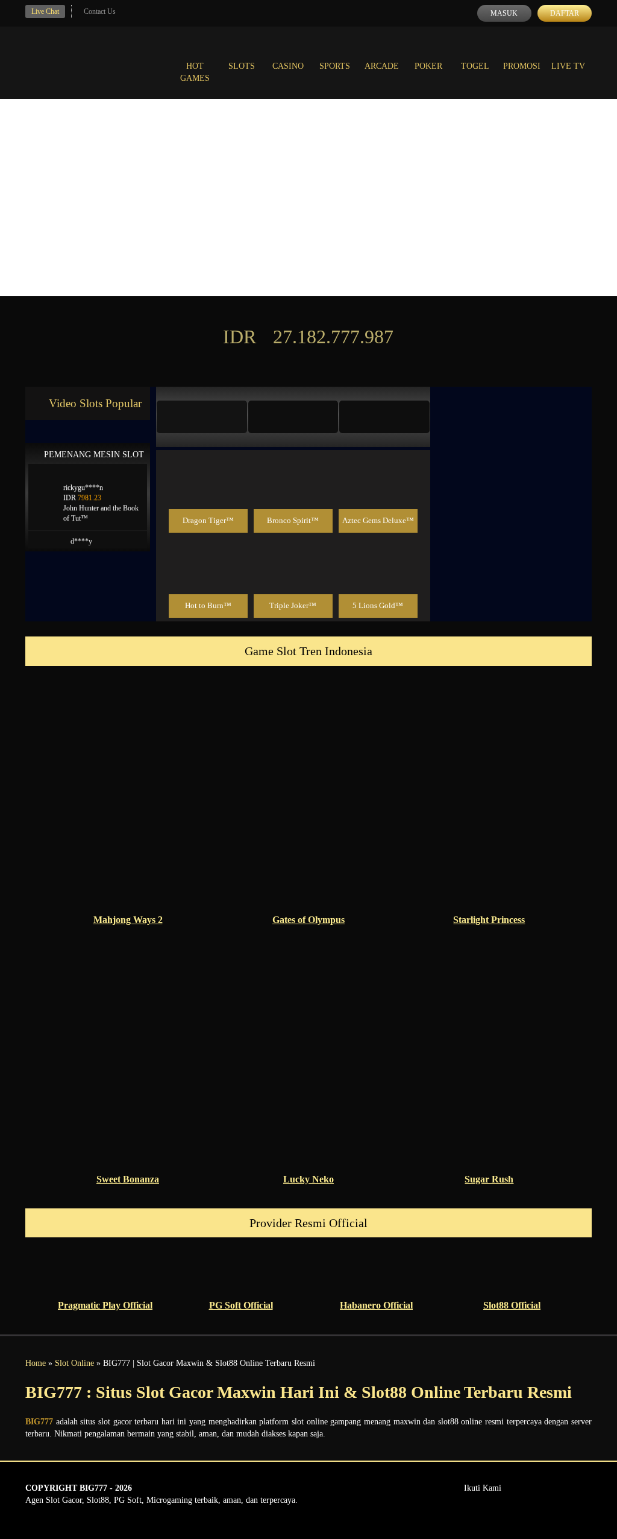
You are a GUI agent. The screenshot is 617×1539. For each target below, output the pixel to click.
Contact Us (100, 11)
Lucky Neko (308, 1179)
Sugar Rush (489, 1179)
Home (35, 1363)
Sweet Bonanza (127, 1179)
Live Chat (45, 11)
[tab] (202, 417)
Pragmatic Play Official (105, 1305)
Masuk (504, 13)
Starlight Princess (489, 919)
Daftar (564, 13)
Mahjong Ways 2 (128, 919)
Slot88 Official (511, 1305)
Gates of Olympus (308, 919)
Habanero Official (376, 1305)
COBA (207, 467)
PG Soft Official (241, 1305)
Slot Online (74, 1363)
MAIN (208, 494)
